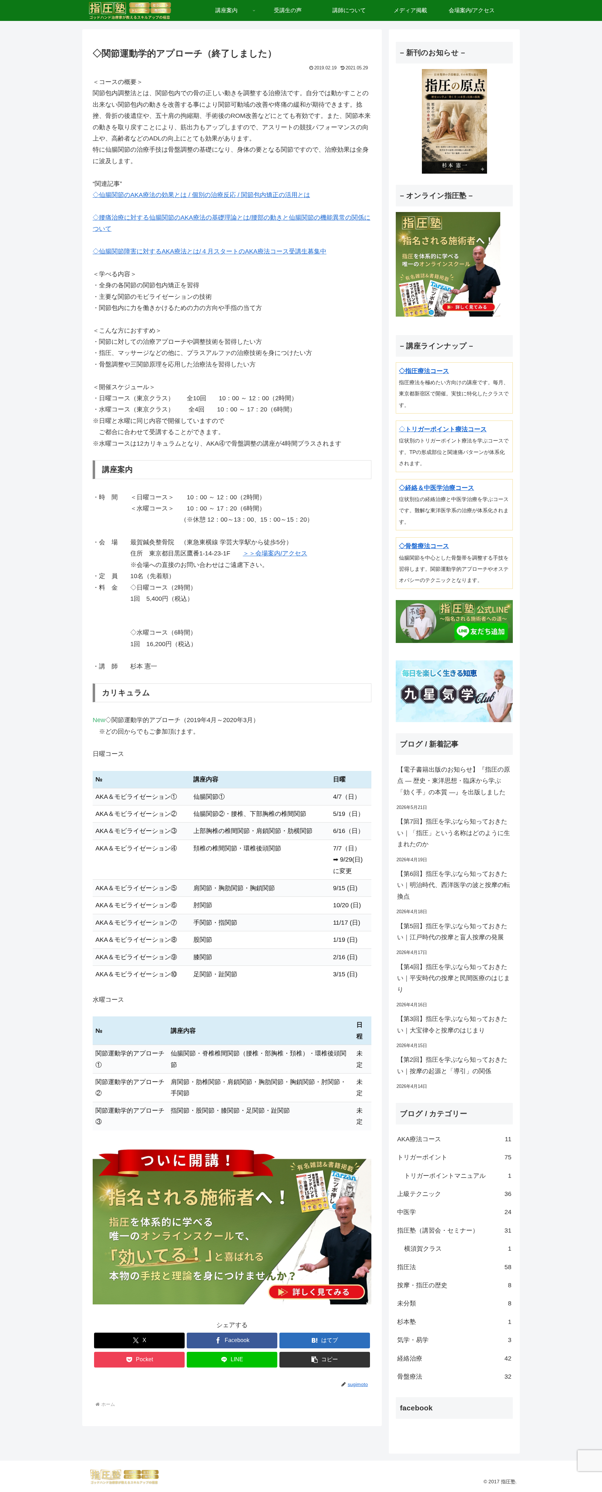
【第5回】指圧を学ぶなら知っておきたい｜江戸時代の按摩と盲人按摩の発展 (452, 932)
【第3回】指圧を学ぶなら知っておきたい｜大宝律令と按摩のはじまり (452, 1024)
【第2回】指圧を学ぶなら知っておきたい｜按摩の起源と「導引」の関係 (452, 1065)
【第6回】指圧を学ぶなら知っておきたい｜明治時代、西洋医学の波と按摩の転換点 (453, 885)
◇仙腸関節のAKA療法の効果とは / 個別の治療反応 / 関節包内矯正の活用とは (201, 194)
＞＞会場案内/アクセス (275, 553)
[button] (324, 1360)
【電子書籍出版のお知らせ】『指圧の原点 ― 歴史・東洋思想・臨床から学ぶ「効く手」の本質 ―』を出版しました (453, 781)
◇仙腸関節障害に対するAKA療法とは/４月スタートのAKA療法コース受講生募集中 (209, 251)
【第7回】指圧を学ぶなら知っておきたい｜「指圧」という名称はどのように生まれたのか (453, 833)
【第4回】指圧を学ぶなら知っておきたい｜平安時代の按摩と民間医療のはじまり (453, 978)
